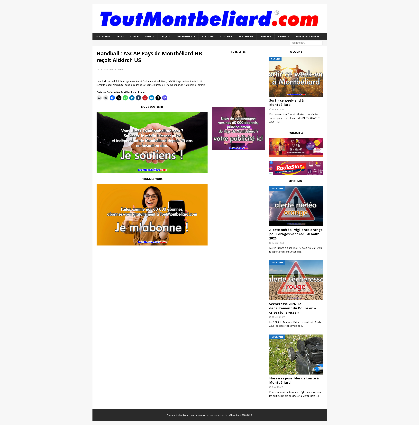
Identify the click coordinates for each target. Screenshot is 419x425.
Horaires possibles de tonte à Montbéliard (294, 380)
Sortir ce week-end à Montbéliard (286, 102)
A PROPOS (284, 36)
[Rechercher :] (306, 42)
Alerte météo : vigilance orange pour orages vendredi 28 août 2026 (296, 234)
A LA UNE (296, 51)
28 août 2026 (278, 109)
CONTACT (265, 36)
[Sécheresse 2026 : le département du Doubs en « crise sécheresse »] (296, 280)
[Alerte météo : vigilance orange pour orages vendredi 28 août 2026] (296, 206)
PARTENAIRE (246, 36)
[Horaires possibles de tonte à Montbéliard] (296, 355)
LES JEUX (166, 36)
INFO (120, 69)
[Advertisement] (239, 79)
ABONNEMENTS (186, 36)
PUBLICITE (208, 36)
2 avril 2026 (277, 387)
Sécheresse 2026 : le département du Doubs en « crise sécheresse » (292, 308)
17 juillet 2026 (278, 317)
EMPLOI (149, 36)
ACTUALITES (103, 36)
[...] (278, 121)
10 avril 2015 (107, 69)
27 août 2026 (278, 242)
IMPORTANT (296, 181)
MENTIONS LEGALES (307, 36)
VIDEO (120, 36)
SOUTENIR (226, 36)
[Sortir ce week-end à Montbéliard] (296, 77)
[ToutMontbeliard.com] (209, 31)
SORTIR (134, 36)
